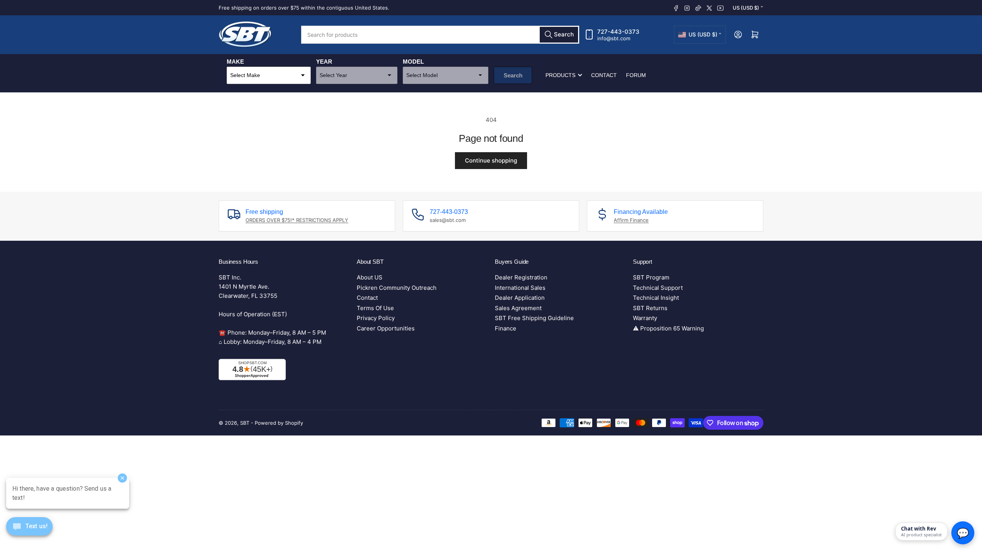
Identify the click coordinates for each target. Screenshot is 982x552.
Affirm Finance (631, 220)
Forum (636, 75)
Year (324, 61)
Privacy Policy (376, 318)
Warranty (645, 318)
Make (235, 61)
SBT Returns (650, 308)
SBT (245, 423)
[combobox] (440, 35)
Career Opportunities (386, 328)
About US (369, 277)
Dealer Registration (521, 277)
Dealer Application (520, 297)
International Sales (520, 287)
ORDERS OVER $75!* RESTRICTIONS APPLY (297, 220)
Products (560, 75)
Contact (604, 75)
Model (413, 61)
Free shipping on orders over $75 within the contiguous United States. (304, 8)
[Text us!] (29, 532)
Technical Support (658, 287)
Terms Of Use (375, 308)
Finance (505, 328)
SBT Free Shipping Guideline (534, 318)
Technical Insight (656, 297)
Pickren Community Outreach (397, 287)
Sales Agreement (518, 308)
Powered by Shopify (279, 423)
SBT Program (651, 277)
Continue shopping (491, 160)
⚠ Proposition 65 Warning (668, 328)
